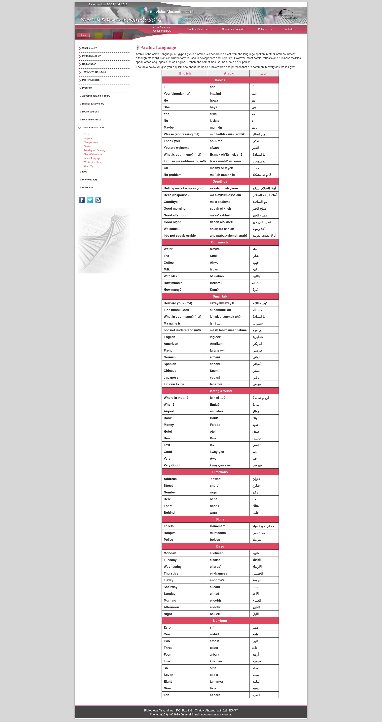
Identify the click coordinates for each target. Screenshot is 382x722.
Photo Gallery (89, 179)
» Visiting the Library (92, 162)
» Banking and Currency (93, 150)
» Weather (87, 146)
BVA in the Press (91, 119)
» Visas (86, 134)
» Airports (87, 138)
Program (87, 87)
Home (83, 35)
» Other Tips (88, 166)
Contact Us (289, 29)
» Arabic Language (91, 158)
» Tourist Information (92, 154)
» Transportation (90, 142)
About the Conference (198, 29)
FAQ (84, 171)
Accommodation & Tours (96, 95)
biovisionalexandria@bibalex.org (216, 714)
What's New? (89, 48)
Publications (265, 29)
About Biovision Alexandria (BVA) (162, 29)
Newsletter (88, 187)
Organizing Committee (234, 29)
